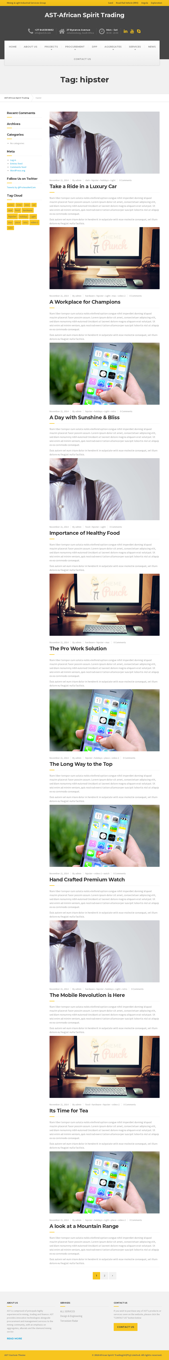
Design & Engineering (71, 1316)
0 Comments (125, 180)
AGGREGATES (113, 46)
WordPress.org (17, 170)
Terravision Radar (69, 1320)
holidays (105, 180)
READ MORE (14, 1338)
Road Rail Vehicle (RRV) (127, 2)
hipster (95, 180)
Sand (110, 2)
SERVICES (135, 46)
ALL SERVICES (67, 1311)
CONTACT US (82, 59)
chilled (19, 205)
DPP (94, 46)
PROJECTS (51, 46)
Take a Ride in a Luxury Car (83, 186)
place (107, 757)
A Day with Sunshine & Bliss (85, 417)
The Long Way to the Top (81, 764)
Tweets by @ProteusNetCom (21, 187)
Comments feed (18, 167)
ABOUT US (30, 46)
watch (106, 873)
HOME (13, 46)
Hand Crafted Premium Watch (87, 880)
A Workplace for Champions (85, 302)
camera (11, 205)
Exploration (156, 2)
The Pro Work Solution (78, 649)
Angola (144, 2)
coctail (27, 205)
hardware (90, 295)
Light (113, 180)
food (87, 526)
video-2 (121, 295)
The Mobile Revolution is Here (87, 995)
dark (87, 180)
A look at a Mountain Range (84, 1226)
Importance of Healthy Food (85, 533)
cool (34, 205)
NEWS (152, 46)
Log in (13, 160)
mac (114, 295)
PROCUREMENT (75, 46)
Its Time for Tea (69, 1111)
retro (113, 411)
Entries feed (16, 163)
